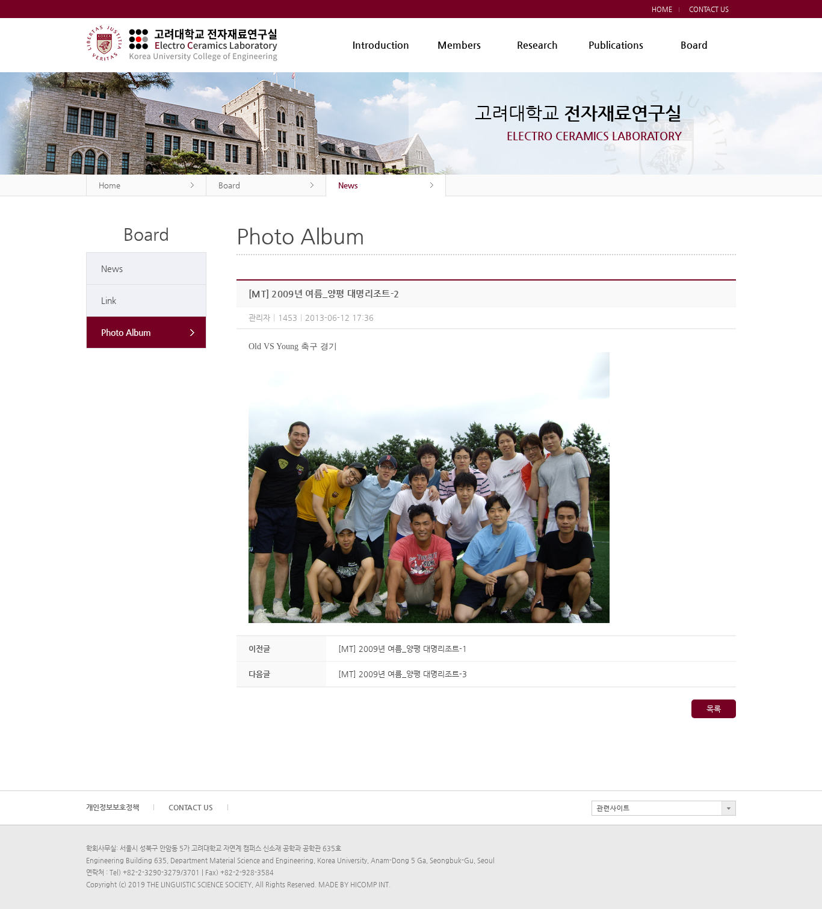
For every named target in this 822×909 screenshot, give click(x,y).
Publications (616, 45)
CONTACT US (709, 9)
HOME (662, 9)
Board (694, 45)
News (112, 268)
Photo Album (126, 332)
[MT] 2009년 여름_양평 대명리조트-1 (402, 648)
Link (108, 300)
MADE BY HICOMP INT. (354, 885)
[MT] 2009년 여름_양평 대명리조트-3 (402, 673)
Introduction (381, 45)
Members (459, 45)
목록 (713, 708)
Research (537, 45)
